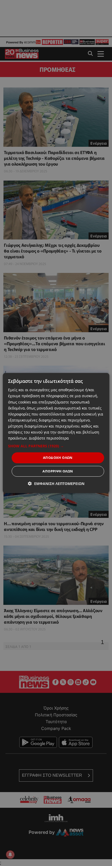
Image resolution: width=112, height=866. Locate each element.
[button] (56, 446)
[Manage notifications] (10, 854)
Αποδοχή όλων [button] (58, 457)
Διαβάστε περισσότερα (49, 438)
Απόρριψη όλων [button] (57, 471)
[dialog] (56, 433)
